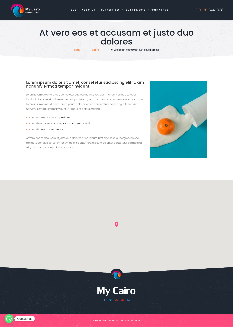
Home (72, 10)
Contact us (159, 10)
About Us (88, 10)
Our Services (110, 10)
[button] (116, 224)
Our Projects (136, 10)
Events (95, 50)
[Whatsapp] (9, 318)
